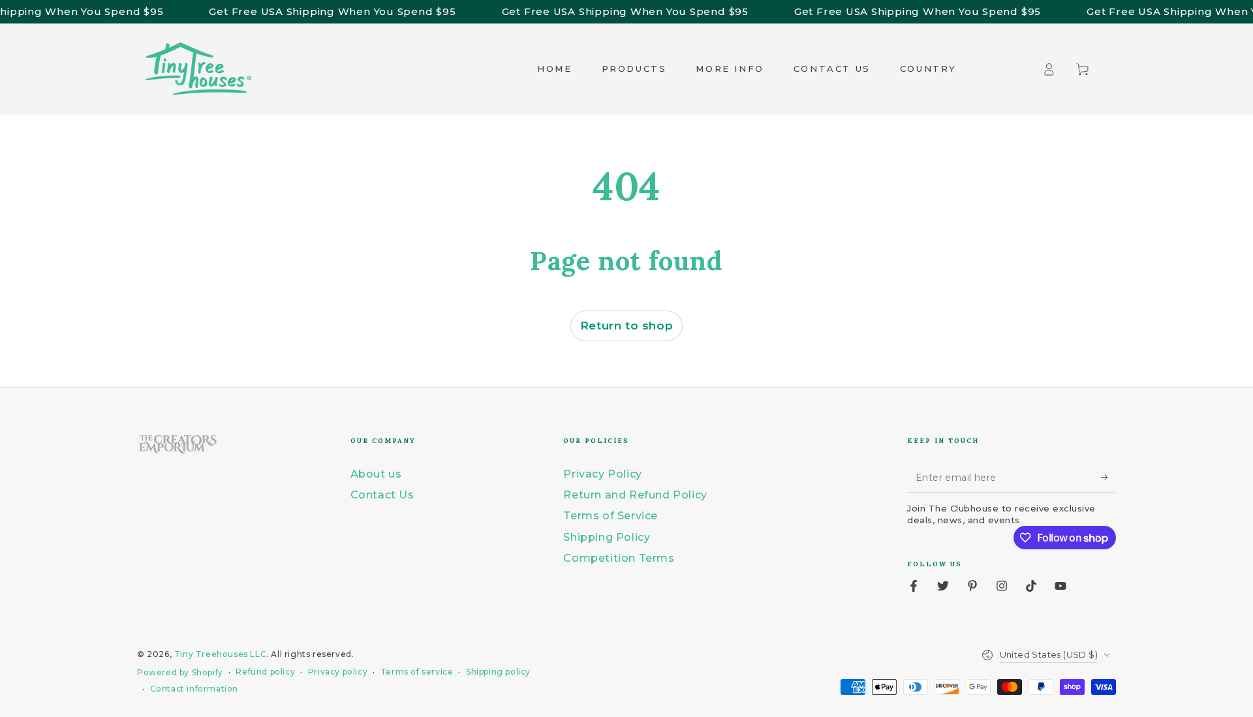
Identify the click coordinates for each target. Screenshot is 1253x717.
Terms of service (417, 672)
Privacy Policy (602, 474)
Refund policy (265, 672)
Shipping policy (498, 672)
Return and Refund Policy (635, 495)
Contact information (194, 689)
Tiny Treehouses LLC (220, 654)
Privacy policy (337, 672)
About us (376, 474)
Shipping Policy (606, 537)
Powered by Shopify (180, 672)
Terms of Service (610, 516)
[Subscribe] (1108, 477)
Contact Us (382, 495)
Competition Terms (618, 558)
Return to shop (626, 325)
